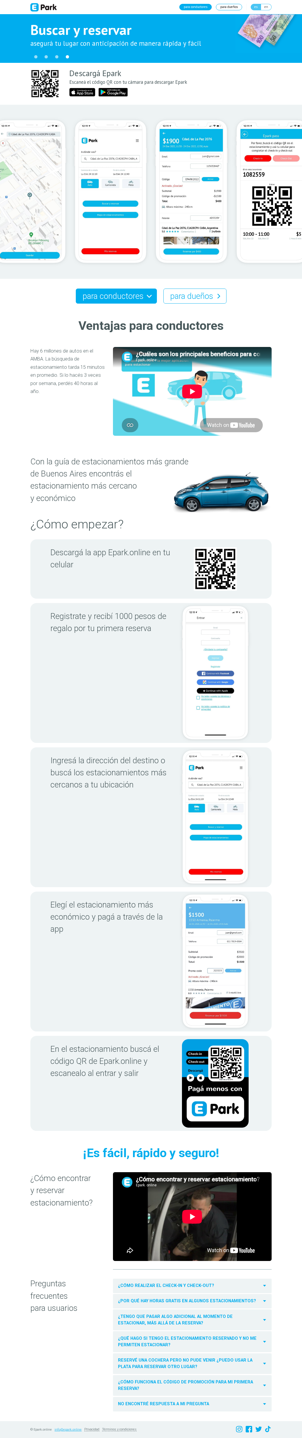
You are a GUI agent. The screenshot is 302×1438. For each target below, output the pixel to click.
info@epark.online (68, 1429)
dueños (229, 7)
